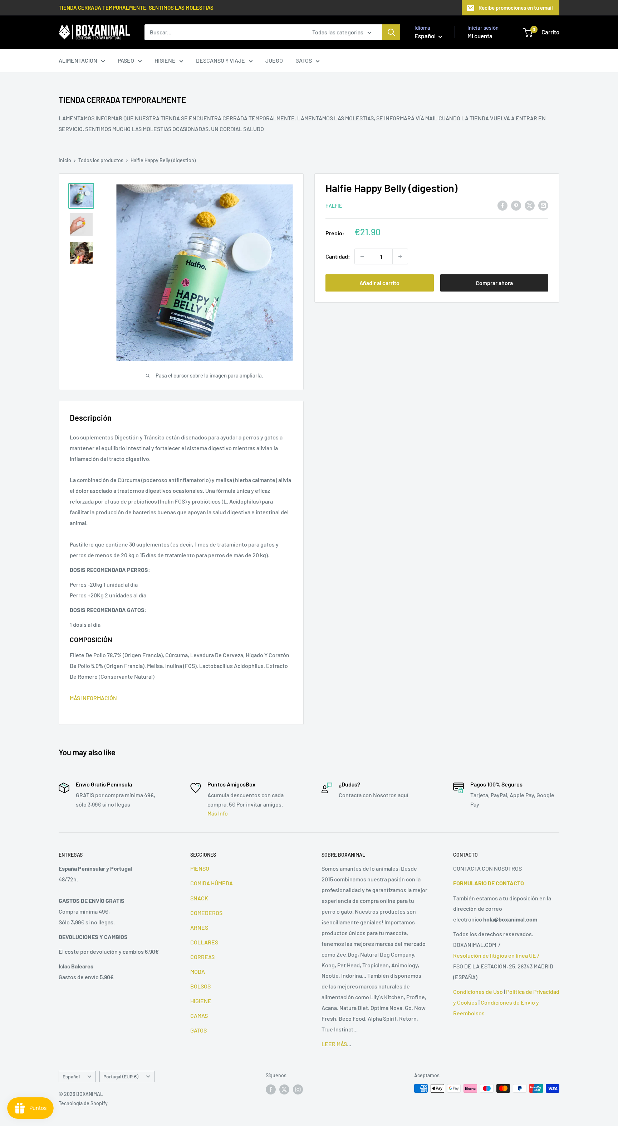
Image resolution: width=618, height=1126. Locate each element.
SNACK (199, 898)
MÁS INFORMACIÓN (93, 697)
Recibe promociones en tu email (516, 7)
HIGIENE (165, 60)
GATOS (303, 60)
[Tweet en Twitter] (530, 205)
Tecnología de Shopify (83, 1103)
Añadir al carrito (379, 282)
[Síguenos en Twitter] (284, 1089)
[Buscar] (391, 32)
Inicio (65, 160)
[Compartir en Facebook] (502, 205)
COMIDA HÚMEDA (211, 883)
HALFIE (333, 206)
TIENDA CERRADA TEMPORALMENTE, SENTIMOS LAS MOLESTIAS (136, 7)
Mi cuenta (479, 35)
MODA (197, 971)
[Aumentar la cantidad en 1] (400, 256)
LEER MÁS (334, 1043)
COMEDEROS (206, 912)
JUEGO (274, 60)
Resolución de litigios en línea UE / (496, 955)
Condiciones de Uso (478, 991)
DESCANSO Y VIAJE (220, 60)
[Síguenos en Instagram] (298, 1089)
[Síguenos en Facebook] (271, 1089)
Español (71, 1076)
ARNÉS (199, 927)
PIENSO (199, 868)
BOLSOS (200, 986)
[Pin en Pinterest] (516, 205)
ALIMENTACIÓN (78, 60)
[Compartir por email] (543, 205)
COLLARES (204, 942)
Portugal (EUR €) (120, 1076)
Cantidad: (337, 256)
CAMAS (199, 1015)
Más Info (217, 813)
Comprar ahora (494, 282)
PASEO (126, 60)
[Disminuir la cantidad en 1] (362, 256)
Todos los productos (100, 160)
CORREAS (202, 956)
